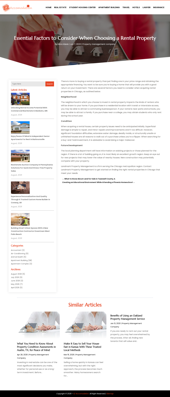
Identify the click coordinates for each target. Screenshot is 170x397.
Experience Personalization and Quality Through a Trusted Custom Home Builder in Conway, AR (30, 199)
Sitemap (109, 393)
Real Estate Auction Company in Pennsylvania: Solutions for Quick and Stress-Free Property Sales (32, 168)
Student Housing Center (82, 7)
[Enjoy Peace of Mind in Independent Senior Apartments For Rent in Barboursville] (20, 127)
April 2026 (15, 287)
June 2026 (15, 280)
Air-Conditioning (18, 253)
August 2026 (16, 274)
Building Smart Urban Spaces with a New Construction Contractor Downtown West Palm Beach (30, 231)
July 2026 (15, 277)
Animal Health (17, 257)
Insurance (158, 7)
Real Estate (60, 7)
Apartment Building (109, 7)
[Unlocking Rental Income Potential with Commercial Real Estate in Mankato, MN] (20, 99)
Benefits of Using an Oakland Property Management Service (127, 317)
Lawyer (146, 7)
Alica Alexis (63, 44)
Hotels (136, 7)
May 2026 (15, 284)
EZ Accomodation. (81, 393)
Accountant (16, 250)
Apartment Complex (20, 264)
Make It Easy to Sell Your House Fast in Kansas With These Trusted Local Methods (82, 347)
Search (50, 84)
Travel (126, 7)
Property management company (98, 44)
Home (48, 7)
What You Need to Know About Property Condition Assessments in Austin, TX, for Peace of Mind (36, 347)
